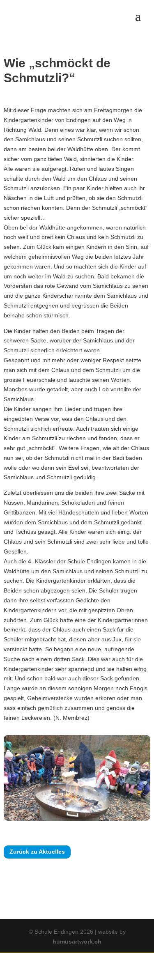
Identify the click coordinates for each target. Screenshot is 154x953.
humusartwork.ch (77, 941)
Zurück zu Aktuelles (37, 851)
